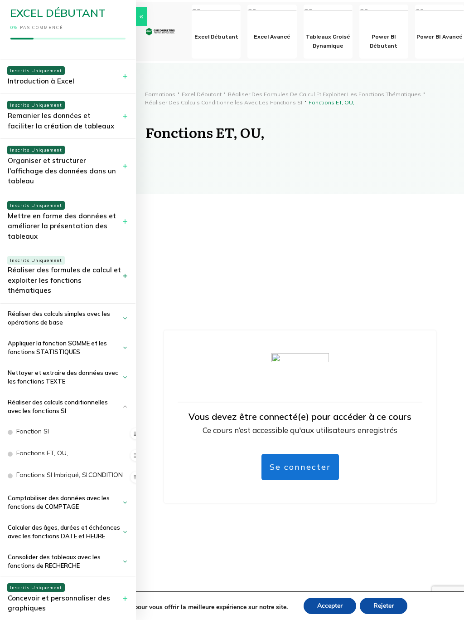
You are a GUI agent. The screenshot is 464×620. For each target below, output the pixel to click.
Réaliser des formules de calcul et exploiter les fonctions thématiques (64, 280)
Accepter (330, 605)
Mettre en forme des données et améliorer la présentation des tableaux (62, 226)
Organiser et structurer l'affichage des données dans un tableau (62, 170)
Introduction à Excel (41, 81)
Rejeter (383, 605)
